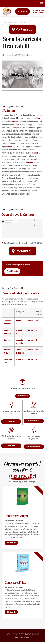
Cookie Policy (26, 637)
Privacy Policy (18, 637)
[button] (42, 3)
